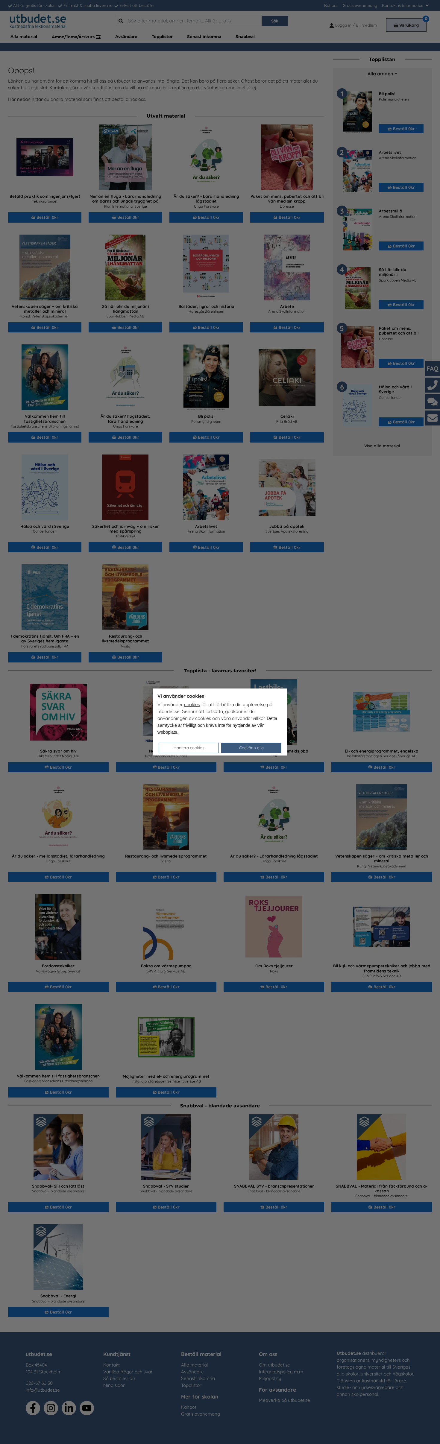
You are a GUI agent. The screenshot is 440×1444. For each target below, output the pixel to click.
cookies (192, 704)
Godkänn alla (251, 747)
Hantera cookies (189, 747)
